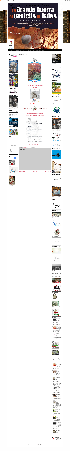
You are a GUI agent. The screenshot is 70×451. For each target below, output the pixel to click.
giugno (11, 142)
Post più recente (22, 171)
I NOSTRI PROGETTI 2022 (13, 145)
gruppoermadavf (59, 438)
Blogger (42, 444)
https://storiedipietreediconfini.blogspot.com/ (35, 113)
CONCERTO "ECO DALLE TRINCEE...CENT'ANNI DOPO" (58, 402)
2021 (10, 147)
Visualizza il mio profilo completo (58, 439)
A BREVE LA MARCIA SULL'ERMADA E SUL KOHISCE (58, 417)
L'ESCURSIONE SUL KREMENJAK (58, 430)
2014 (10, 153)
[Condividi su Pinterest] (34, 147)
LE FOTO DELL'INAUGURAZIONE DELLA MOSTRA (58, 371)
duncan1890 (36, 444)
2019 (10, 148)
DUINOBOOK (35, 87)
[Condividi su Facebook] (33, 147)
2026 (10, 137)
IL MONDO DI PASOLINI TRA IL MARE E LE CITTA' (35, 144)
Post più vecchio (48, 171)
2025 (10, 138)
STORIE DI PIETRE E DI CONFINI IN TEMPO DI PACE (35, 115)
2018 (10, 149)
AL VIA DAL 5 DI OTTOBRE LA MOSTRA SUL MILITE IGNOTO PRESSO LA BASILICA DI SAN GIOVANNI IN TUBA (57, 379)
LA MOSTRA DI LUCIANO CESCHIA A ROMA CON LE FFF (58, 334)
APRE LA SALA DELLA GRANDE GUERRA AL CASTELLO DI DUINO (58, 410)
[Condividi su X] (32, 147)
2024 (10, 139)
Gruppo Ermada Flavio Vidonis (56, 358)
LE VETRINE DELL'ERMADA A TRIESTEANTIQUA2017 (56, 273)
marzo (11, 143)
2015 (10, 152)
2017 (10, 150)
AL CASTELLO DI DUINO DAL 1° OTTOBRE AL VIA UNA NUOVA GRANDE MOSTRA (58, 388)
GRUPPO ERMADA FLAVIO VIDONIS (38, 50)
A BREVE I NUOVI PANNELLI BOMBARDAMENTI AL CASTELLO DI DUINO (58, 395)
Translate (14, 115)
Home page (11, 50)
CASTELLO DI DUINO (18, 50)
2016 (10, 151)
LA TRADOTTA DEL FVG (27, 50)
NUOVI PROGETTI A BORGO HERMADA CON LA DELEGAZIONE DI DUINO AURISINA (58, 327)
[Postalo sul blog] (31, 147)
